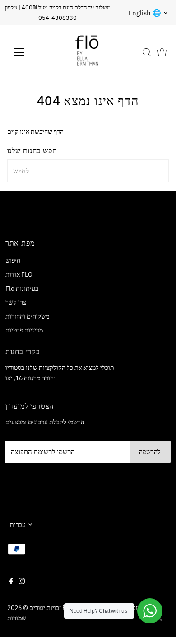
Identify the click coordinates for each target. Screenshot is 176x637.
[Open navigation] (26, 52)
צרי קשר (15, 302)
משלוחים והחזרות (27, 316)
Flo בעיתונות (21, 288)
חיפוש (12, 260)
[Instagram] (21, 582)
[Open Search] (147, 52)
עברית (18, 524)
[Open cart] (162, 52)
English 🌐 (144, 13)
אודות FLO (18, 274)
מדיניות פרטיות (24, 330)
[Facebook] (11, 582)
